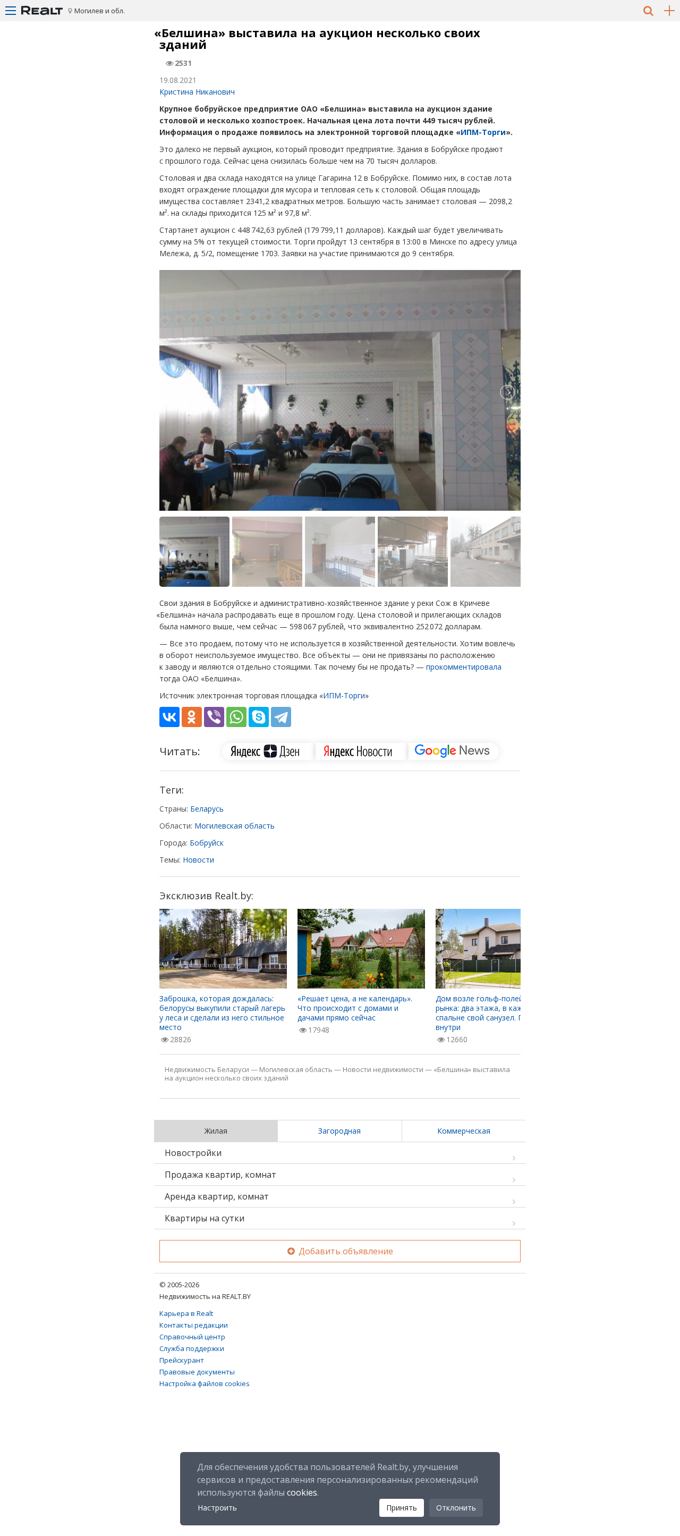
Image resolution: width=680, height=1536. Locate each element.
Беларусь (207, 809)
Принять (401, 1508)
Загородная (339, 1131)
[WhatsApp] (236, 717)
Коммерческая (463, 1131)
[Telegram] (281, 717)
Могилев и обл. (99, 10)
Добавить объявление (344, 1251)
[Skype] (259, 717)
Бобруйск (207, 843)
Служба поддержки (191, 1348)
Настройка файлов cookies (204, 1383)
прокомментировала (464, 667)
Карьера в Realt (186, 1313)
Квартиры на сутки (204, 1218)
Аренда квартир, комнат (217, 1196)
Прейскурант (181, 1360)
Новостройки (193, 1153)
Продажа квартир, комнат (220, 1174)
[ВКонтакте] (169, 717)
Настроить (217, 1508)
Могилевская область (234, 826)
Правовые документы (197, 1372)
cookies (302, 1492)
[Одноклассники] (192, 717)
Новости (198, 860)
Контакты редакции (193, 1325)
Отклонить (456, 1508)
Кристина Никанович (197, 92)
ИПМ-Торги (483, 132)
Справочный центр (192, 1336)
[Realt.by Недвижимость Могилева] (42, 10)
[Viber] (214, 717)
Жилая (216, 1131)
